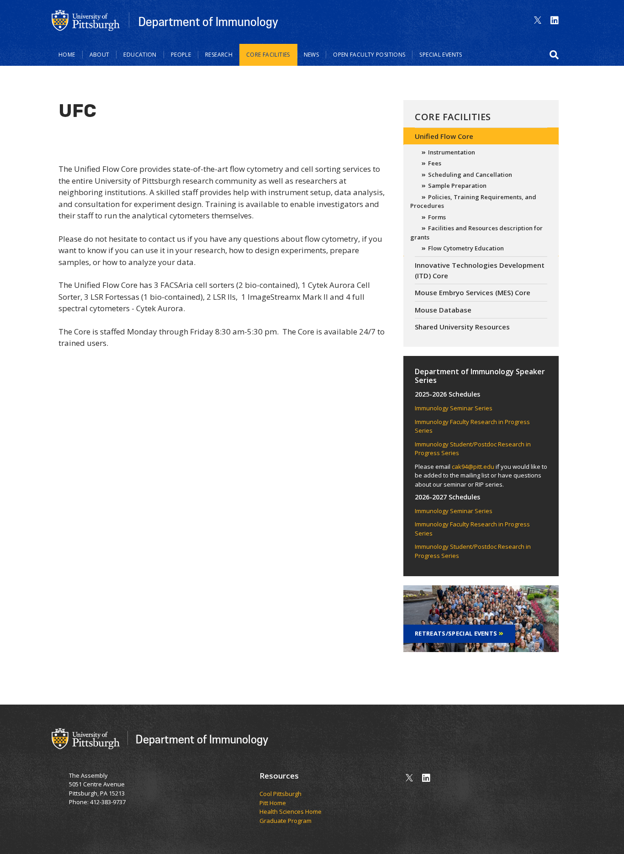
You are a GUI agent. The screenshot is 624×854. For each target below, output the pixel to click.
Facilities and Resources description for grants (476, 232)
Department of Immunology (208, 21)
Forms (437, 217)
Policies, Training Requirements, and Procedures (473, 201)
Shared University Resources (462, 326)
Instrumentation (451, 152)
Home (66, 54)
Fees (434, 163)
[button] (554, 55)
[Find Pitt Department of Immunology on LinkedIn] (554, 20)
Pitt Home (272, 803)
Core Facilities (268, 54)
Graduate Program (285, 821)
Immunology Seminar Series (453, 408)
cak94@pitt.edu (473, 466)
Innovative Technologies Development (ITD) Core (480, 270)
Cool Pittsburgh (280, 794)
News (311, 54)
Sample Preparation (457, 185)
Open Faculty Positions (369, 54)
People (181, 54)
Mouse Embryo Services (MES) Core (472, 292)
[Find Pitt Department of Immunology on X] (537, 20)
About (100, 54)
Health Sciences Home (290, 811)
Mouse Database (443, 309)
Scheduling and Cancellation (470, 174)
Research (219, 54)
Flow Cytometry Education (466, 248)
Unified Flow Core (444, 136)
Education (139, 54)
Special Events (440, 54)
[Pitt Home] (86, 19)
